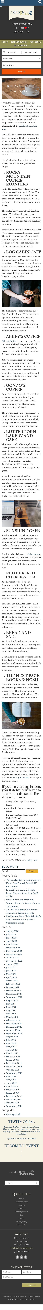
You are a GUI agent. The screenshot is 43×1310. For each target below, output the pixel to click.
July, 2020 (11, 1040)
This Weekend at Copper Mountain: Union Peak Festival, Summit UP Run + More (23, 883)
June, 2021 (11, 1007)
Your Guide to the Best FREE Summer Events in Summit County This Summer (23, 903)
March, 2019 (12, 1086)
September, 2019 (14, 1073)
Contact (22, 1218)
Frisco (5, 42)
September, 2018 (14, 1106)
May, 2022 (11, 974)
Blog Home (10, 866)
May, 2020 (11, 1047)
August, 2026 (12, 931)
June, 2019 (11, 1076)
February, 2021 (13, 1020)
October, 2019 (12, 1070)
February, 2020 (13, 1057)
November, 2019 (14, 1066)
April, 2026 (11, 941)
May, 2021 (11, 1010)
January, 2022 (12, 987)
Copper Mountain (19, 42)
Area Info (21, 1208)
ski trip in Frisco (21, 778)
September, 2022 (14, 961)
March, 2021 (12, 1017)
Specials (22, 1205)
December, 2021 (14, 991)
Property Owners (21, 1212)
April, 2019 (11, 1083)
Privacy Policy (21, 1222)
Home (21, 1198)
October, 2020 (13, 1030)
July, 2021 (10, 1004)
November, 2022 (14, 954)
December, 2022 (14, 951)
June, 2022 (11, 971)
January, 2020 (12, 1060)
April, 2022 (11, 977)
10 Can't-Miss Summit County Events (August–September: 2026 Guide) (22, 893)
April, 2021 (11, 1014)
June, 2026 (11, 938)
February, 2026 (13, 948)
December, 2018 (14, 1096)
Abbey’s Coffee (9, 341)
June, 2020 (11, 1043)
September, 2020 (14, 1033)
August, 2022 (12, 964)
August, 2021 (12, 1000)
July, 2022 (11, 967)
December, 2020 (14, 1023)
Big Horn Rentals (21, 14)
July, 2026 (11, 934)
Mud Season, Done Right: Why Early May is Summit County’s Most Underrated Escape (23, 919)
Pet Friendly (36, 42)
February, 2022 (13, 984)
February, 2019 (13, 1089)
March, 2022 (12, 981)
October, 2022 (13, 957)
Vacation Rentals (21, 1202)
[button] (21, 58)
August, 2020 (12, 1037)
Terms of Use (21, 1225)
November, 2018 (14, 1099)
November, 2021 (14, 994)
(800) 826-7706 (21, 32)
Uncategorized (30, 860)
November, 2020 (14, 1027)
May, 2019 (11, 1080)
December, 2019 (14, 1063)
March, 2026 (12, 944)
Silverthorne (34, 554)
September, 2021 (14, 997)
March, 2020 (12, 1053)
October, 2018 (12, 1103)
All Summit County (22, 45)
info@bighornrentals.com (21, 1248)
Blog (21, 1215)
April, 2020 (11, 1050)
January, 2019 (12, 1093)
